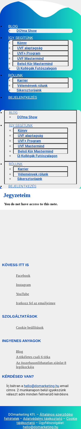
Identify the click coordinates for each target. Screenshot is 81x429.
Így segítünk (20, 38)
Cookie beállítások (30, 328)
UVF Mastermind (30, 58)
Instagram (23, 285)
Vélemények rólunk (32, 85)
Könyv (22, 43)
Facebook (23, 276)
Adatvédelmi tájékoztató (42, 418)
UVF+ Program (28, 53)
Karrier (22, 80)
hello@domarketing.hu (41, 386)
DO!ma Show (27, 31)
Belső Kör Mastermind (35, 64)
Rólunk (15, 75)
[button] (40, 104)
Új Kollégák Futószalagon (37, 68)
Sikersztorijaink (29, 90)
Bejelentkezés (22, 97)
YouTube (22, 294)
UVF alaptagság (29, 48)
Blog (13, 26)
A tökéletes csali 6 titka (33, 357)
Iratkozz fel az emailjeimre (35, 303)
